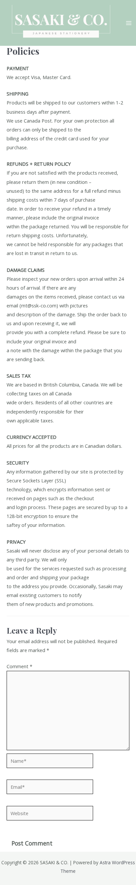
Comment (19, 666)
